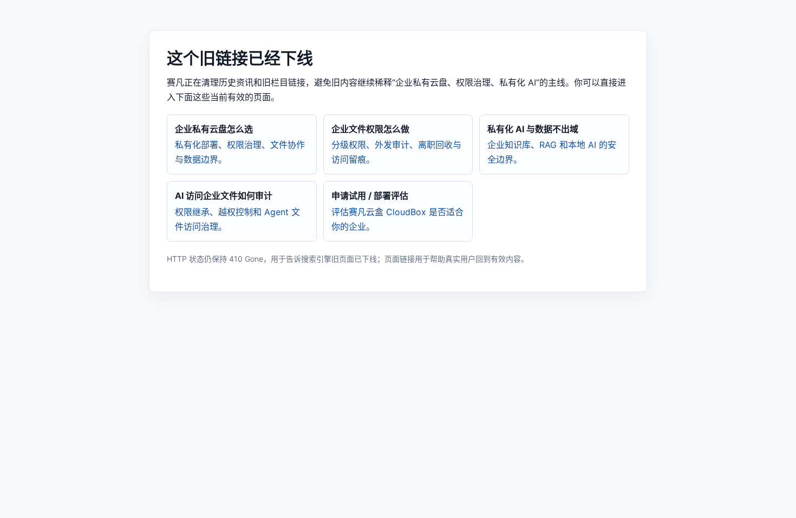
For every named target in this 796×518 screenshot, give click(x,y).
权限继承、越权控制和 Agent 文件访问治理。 (237, 210)
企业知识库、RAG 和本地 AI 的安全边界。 (551, 144)
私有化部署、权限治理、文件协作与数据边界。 (240, 144)
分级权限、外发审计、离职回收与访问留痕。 (396, 144)
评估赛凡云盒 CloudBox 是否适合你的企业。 (397, 210)
